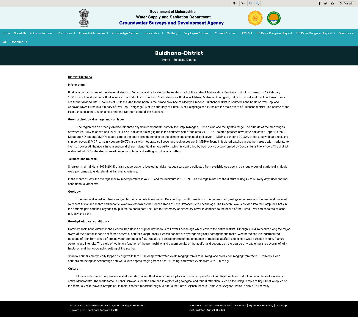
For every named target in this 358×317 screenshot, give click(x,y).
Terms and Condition (217, 305)
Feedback (195, 305)
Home (166, 60)
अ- (235, 3)
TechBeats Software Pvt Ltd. (102, 310)
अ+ (243, 3)
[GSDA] (179, 18)
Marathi (347, 3)
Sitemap (281, 305)
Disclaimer (239, 305)
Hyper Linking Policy (261, 305)
